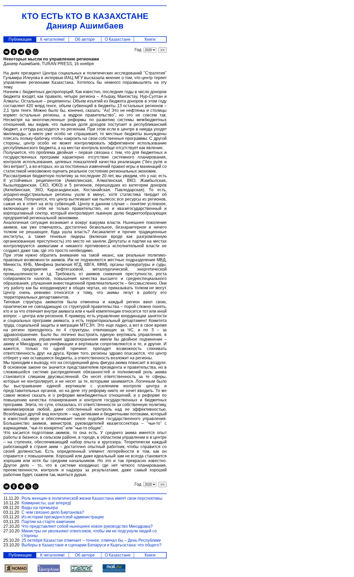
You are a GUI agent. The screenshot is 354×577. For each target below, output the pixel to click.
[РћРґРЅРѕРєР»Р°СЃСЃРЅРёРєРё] (14, 52)
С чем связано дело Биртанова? (53, 512)
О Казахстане (118, 39)
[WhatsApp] (35, 52)
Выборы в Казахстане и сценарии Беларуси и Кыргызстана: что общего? (91, 545)
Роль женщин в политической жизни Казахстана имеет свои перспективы (92, 498)
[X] (28, 52)
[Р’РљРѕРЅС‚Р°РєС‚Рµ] (6, 52)
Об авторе (85, 39)
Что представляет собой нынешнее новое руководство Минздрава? (87, 526)
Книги (150, 39)
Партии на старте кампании (48, 521)
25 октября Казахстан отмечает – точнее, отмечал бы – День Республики (91, 540)
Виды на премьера (40, 507)
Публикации (20, 39)
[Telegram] (21, 52)
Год (138, 49)
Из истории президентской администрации (63, 517)
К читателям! (52, 39)
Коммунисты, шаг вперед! (46, 503)
